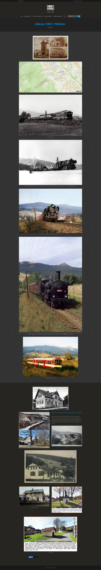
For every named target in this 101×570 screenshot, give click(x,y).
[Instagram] (21, 1)
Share (31, 557)
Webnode (53, 567)
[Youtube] (22, 1)
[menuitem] (22, 16)
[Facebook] (19, 1)
